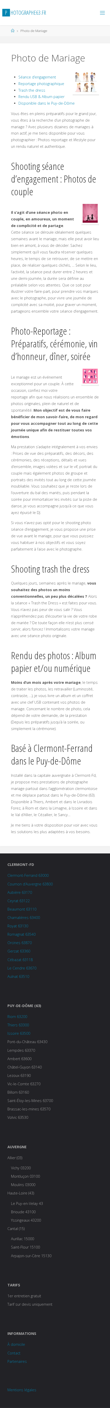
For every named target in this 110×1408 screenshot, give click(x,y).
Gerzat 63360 (18, 951)
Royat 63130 (17, 926)
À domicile (16, 1344)
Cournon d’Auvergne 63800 (30, 884)
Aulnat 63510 (18, 976)
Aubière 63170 (19, 892)
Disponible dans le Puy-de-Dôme (46, 103)
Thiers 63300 (18, 1025)
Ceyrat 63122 (18, 900)
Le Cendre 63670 (21, 968)
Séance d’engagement (37, 77)
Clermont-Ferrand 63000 (28, 875)
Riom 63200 (17, 1016)
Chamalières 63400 (23, 917)
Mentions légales (21, 1389)
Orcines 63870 (19, 942)
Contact (13, 1353)
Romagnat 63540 (21, 934)
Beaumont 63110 (21, 909)
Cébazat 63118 (20, 959)
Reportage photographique (41, 83)
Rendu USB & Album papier (41, 96)
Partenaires (17, 1361)
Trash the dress (31, 90)
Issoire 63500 (18, 1033)
